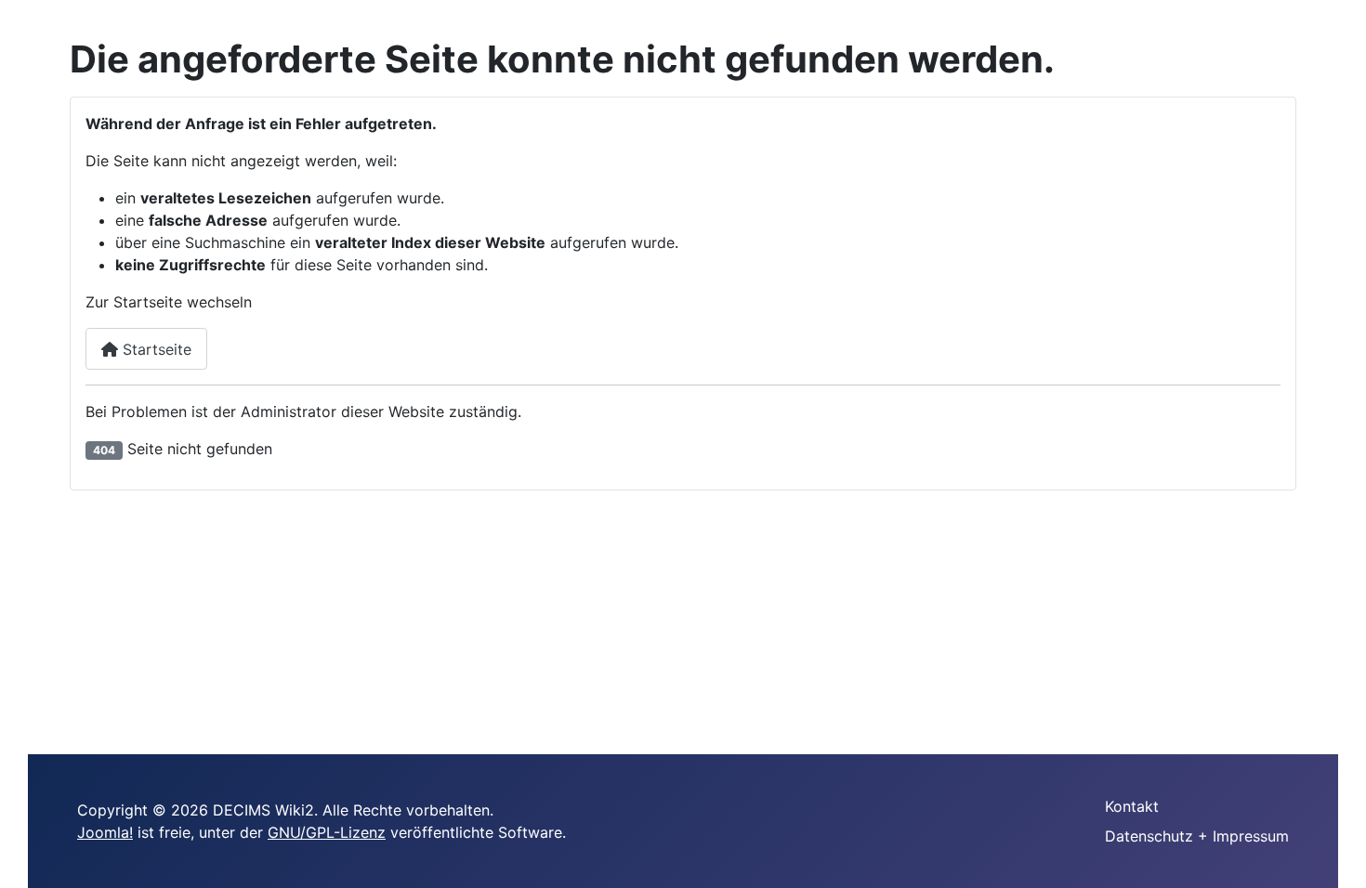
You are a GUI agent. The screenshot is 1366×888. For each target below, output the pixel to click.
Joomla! (105, 832)
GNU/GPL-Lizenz (327, 832)
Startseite (154, 349)
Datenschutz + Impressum (1197, 836)
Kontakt (1132, 806)
